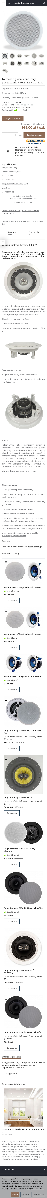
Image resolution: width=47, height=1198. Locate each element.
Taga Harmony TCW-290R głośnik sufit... (23, 1032)
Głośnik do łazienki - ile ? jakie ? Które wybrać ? (23, 1130)
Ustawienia (39, 1194)
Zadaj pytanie (11, 1073)
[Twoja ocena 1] (18, 105)
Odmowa (26, 1194)
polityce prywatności (35, 1188)
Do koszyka (12, 600)
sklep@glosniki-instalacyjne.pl (15, 184)
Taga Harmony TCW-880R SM (18, 797)
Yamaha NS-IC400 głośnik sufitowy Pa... (23, 676)
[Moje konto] (44, 3)
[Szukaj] (9, 3)
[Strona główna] (23, 3)
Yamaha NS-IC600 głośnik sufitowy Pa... (23, 634)
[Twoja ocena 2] (21, 105)
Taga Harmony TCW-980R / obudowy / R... (22, 731)
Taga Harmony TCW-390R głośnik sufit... (23, 908)
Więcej (35, 1159)
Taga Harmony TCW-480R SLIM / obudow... (19, 849)
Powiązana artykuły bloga (14, 1084)
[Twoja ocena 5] (32, 105)
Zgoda (15, 1194)
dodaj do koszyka (34, 135)
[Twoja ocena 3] (25, 105)
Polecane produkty (10, 553)
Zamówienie (8, 1169)
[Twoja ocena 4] (28, 105)
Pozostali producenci (21, 107)
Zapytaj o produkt (13, 118)
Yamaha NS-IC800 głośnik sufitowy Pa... (23, 587)
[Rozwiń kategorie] (3, 3)
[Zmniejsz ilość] (15, 135)
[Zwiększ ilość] (5, 135)
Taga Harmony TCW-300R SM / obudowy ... (19, 971)
